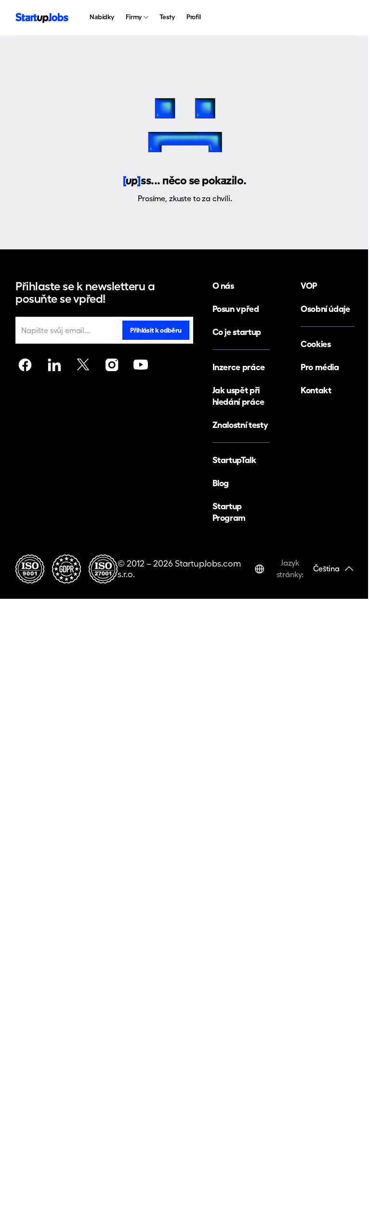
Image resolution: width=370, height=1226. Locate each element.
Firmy (134, 17)
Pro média (320, 367)
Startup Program (229, 512)
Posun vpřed (235, 309)
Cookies (315, 344)
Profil (193, 17)
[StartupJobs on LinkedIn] (54, 364)
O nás (223, 286)
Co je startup (236, 332)
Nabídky (102, 17)
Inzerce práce (238, 367)
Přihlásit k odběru (155, 330)
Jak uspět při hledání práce (238, 396)
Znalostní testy (240, 425)
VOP (309, 286)
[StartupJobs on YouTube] (140, 364)
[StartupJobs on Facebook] (25, 364)
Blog (220, 483)
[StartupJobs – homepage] (41, 18)
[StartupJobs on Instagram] (111, 364)
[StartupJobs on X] (82, 364)
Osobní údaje (325, 309)
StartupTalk (234, 460)
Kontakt (316, 390)
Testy (166, 17)
